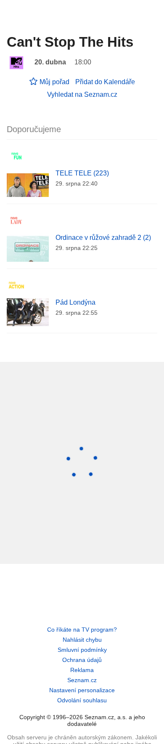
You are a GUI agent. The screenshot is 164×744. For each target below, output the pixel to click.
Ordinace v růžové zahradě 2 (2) (103, 237)
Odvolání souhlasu (82, 700)
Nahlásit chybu (82, 639)
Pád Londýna (75, 302)
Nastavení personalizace (82, 690)
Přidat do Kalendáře (105, 81)
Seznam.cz (82, 680)
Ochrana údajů (82, 659)
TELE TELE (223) (82, 173)
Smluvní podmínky (82, 649)
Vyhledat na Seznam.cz (82, 94)
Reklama (82, 670)
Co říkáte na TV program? (82, 629)
